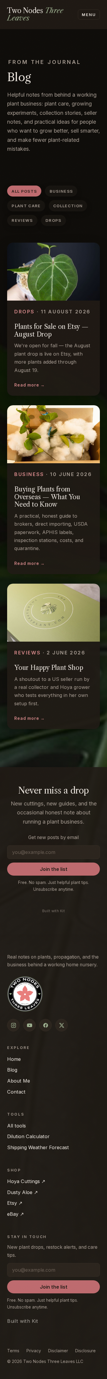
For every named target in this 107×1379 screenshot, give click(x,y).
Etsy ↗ (14, 1203)
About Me (18, 1081)
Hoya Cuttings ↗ (26, 1181)
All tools (16, 1126)
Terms (13, 1350)
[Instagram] (13, 1025)
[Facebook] (45, 1025)
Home (14, 1059)
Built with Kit (53, 911)
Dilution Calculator (28, 1136)
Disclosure (85, 1350)
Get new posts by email (53, 837)
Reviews (22, 220)
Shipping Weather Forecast (38, 1147)
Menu (89, 14)
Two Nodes (35, 14)
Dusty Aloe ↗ (22, 1192)
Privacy (33, 1350)
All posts (24, 191)
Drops (53, 220)
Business (61, 191)
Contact (16, 1092)
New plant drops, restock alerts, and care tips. (52, 1251)
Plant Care (26, 205)
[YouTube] (29, 1025)
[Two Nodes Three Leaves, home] (25, 994)
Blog (12, 1070)
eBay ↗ (15, 1214)
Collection (68, 205)
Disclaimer (58, 1350)
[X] (61, 1025)
